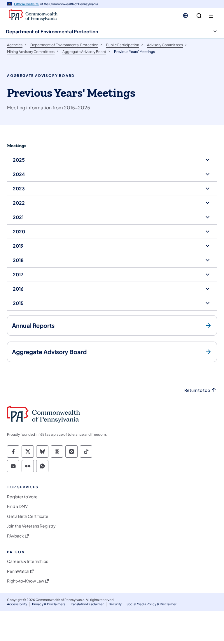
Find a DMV (17, 506)
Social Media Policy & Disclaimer (151, 604)
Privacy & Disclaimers (48, 604)
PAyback (15, 535)
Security (115, 604)
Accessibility (17, 604)
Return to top (197, 390)
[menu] (211, 16)
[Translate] (185, 15)
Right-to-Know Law (25, 580)
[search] (199, 16)
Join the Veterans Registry (31, 525)
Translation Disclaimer (87, 604)
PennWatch (18, 571)
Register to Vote (22, 496)
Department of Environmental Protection (52, 31)
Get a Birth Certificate (27, 516)
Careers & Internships (27, 561)
